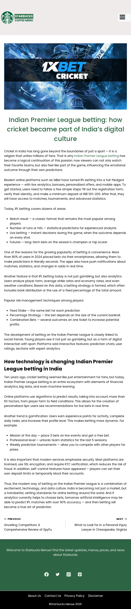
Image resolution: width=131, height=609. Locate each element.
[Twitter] (57, 574)
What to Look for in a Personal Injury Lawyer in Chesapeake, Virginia (100, 524)
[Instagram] (68, 574)
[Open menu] (124, 17)
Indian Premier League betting (96, 156)
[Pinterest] (79, 574)
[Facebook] (46, 574)
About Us (34, 596)
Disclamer (95, 596)
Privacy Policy (74, 596)
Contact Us (53, 596)
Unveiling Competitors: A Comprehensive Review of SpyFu (28, 524)
